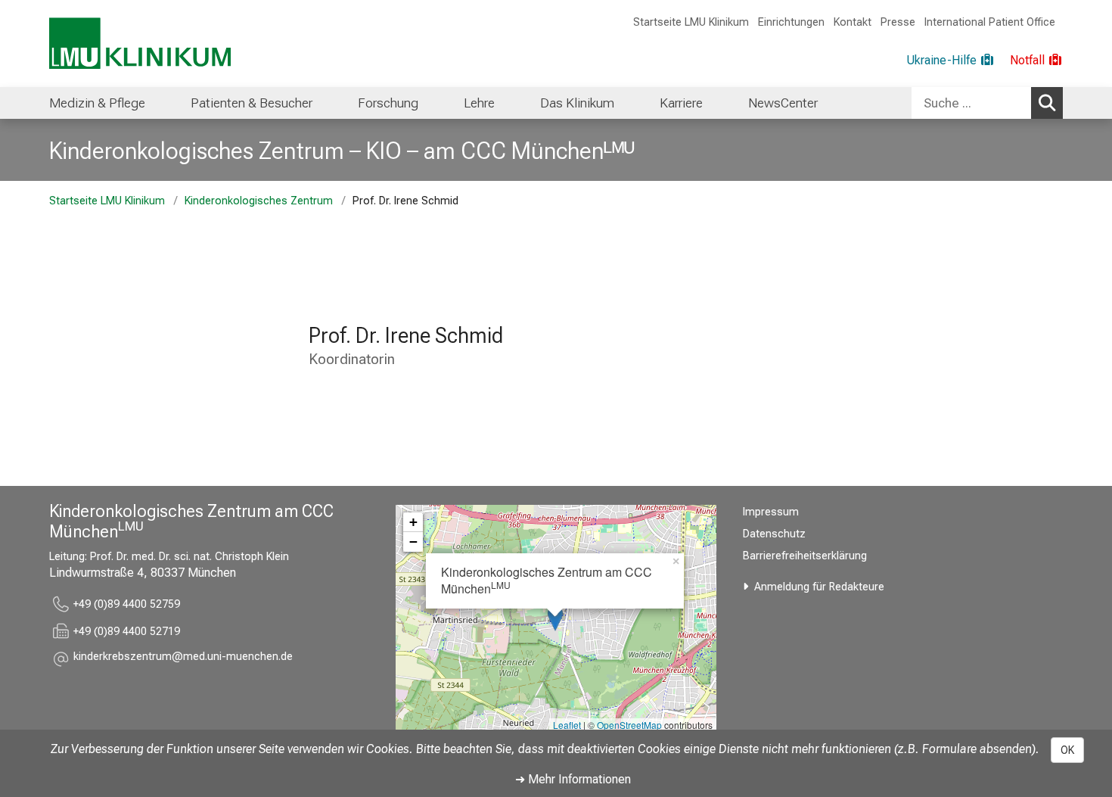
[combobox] (987, 103)
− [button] (413, 541)
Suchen (1047, 103)
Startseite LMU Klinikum (691, 22)
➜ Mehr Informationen (573, 779)
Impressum (771, 512)
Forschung (388, 103)
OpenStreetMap (629, 724)
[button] (183, 659)
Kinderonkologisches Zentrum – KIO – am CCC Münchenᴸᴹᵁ (342, 150)
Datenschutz (774, 534)
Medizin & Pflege (97, 103)
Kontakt (852, 22)
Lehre (479, 103)
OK (1067, 750)
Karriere (681, 103)
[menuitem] (97, 103)
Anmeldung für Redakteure (819, 587)
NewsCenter (783, 103)
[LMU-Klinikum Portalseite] (140, 43)
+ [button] (413, 522)
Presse (898, 22)
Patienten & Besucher (251, 103)
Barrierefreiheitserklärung (805, 555)
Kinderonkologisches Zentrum (259, 201)
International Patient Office (989, 22)
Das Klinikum (577, 103)
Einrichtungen (791, 22)
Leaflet (567, 724)
